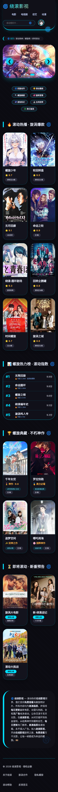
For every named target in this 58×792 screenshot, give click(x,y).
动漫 (44, 14)
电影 (14, 14)
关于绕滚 (7, 774)
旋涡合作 (23, 774)
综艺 (35, 14)
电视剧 (24, 14)
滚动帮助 (7, 784)
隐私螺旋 (38, 774)
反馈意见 (23, 784)
